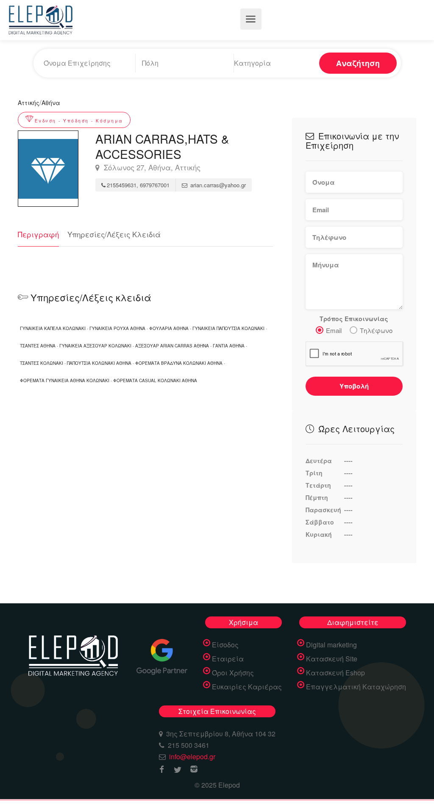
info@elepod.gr (192, 756)
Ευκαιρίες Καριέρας (247, 686)
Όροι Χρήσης (233, 672)
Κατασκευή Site (331, 658)
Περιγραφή (38, 234)
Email (334, 330)
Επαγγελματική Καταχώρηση (356, 686)
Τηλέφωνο (376, 330)
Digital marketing (331, 645)
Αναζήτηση (358, 63)
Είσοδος (225, 645)
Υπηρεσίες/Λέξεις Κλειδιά (114, 234)
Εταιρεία (228, 658)
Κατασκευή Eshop (335, 672)
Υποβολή (354, 386)
